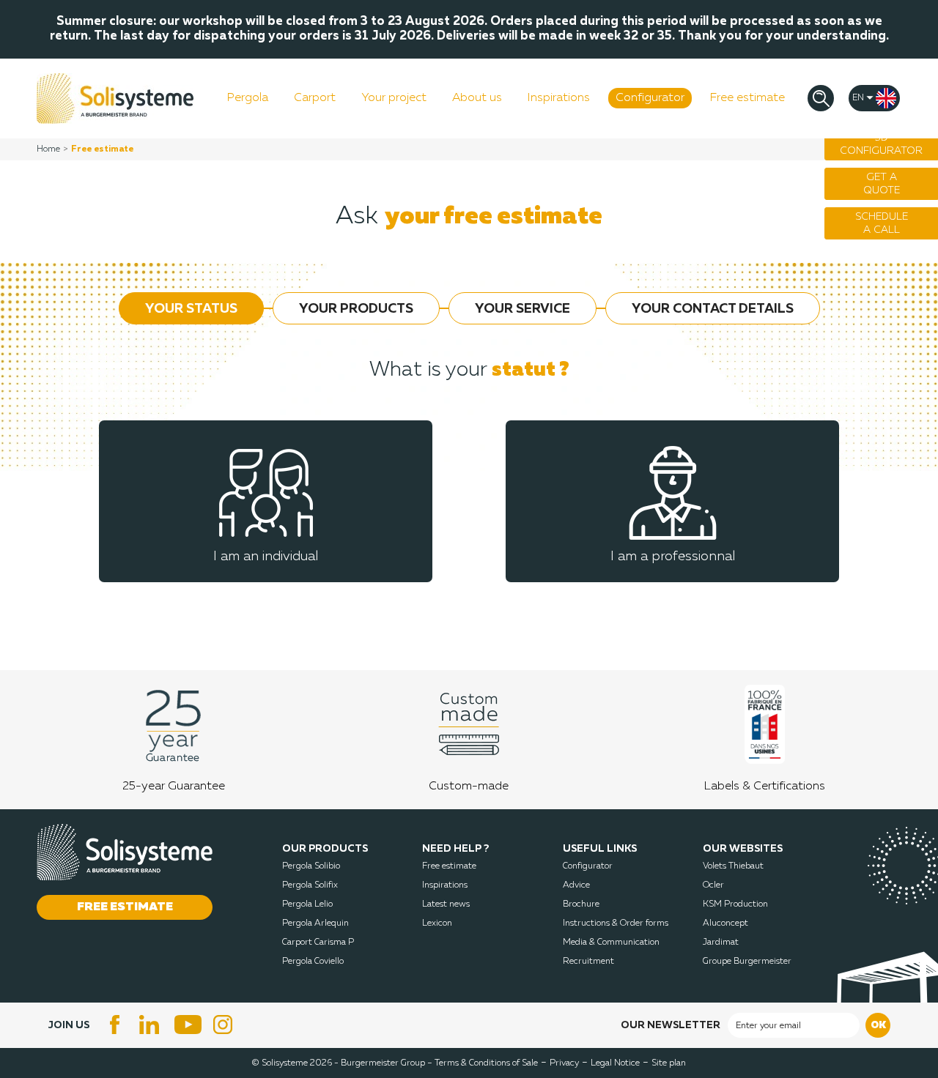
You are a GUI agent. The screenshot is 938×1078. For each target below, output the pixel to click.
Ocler (713, 885)
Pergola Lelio (307, 904)
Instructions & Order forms (615, 923)
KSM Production (735, 904)
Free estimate (449, 866)
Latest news (446, 904)
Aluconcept (725, 923)
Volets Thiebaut (733, 866)
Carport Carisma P (318, 942)
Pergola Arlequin (315, 923)
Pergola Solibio (311, 866)
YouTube (188, 1024)
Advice (576, 885)
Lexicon (437, 923)
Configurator (588, 866)
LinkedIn (151, 1024)
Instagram (225, 1024)
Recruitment (588, 961)
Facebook (115, 1024)
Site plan (668, 1063)
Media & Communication (611, 942)
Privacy (564, 1063)
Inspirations (445, 885)
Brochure (581, 904)
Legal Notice (615, 1063)
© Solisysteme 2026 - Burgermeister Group (342, 1063)
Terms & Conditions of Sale (486, 1063)
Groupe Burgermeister (747, 961)
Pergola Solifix (310, 885)
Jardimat (721, 942)
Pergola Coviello (313, 961)
